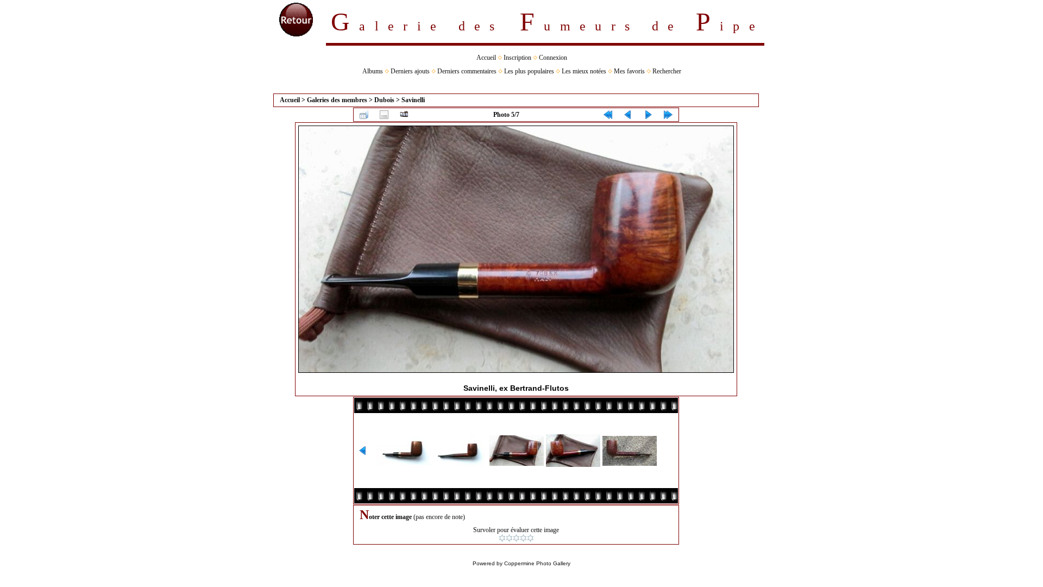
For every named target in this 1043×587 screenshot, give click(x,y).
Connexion (553, 57)
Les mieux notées (584, 71)
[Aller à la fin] (668, 115)
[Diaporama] (404, 115)
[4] (523, 538)
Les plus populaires (529, 71)
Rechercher (666, 71)
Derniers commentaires (467, 71)
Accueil (486, 57)
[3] (516, 538)
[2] (509, 538)
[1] (502, 538)
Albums (372, 71)
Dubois (384, 100)
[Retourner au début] (608, 115)
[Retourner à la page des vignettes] (364, 115)
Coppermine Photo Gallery (537, 563)
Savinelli (413, 100)
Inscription (517, 57)
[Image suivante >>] (648, 115)
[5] (530, 538)
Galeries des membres (337, 100)
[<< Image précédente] (628, 115)
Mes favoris (629, 71)
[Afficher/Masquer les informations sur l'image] (384, 115)
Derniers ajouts (410, 71)
